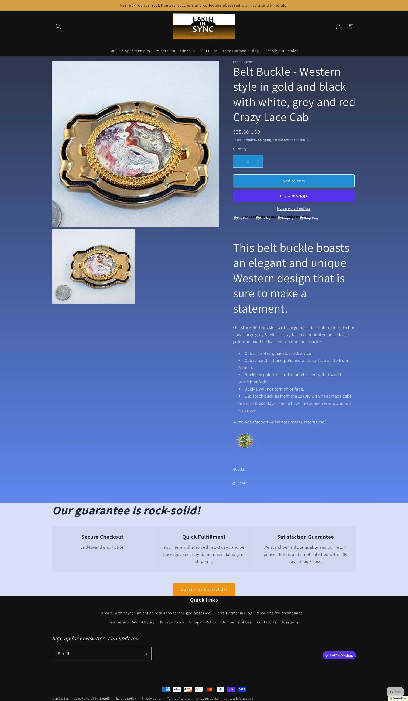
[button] (58, 26)
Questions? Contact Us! (204, 589)
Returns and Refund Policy (131, 622)
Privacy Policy (172, 622)
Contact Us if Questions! (278, 622)
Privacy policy (152, 698)
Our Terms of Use (236, 622)
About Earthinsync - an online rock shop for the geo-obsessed (156, 613)
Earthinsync (72, 698)
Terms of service (179, 698)
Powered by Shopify (96, 698)
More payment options (293, 208)
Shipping (265, 139)
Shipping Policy (202, 622)
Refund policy (126, 698)
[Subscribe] (145, 653)
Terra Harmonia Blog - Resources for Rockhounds (259, 613)
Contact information (238, 698)
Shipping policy (207, 698)
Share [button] (242, 482)
